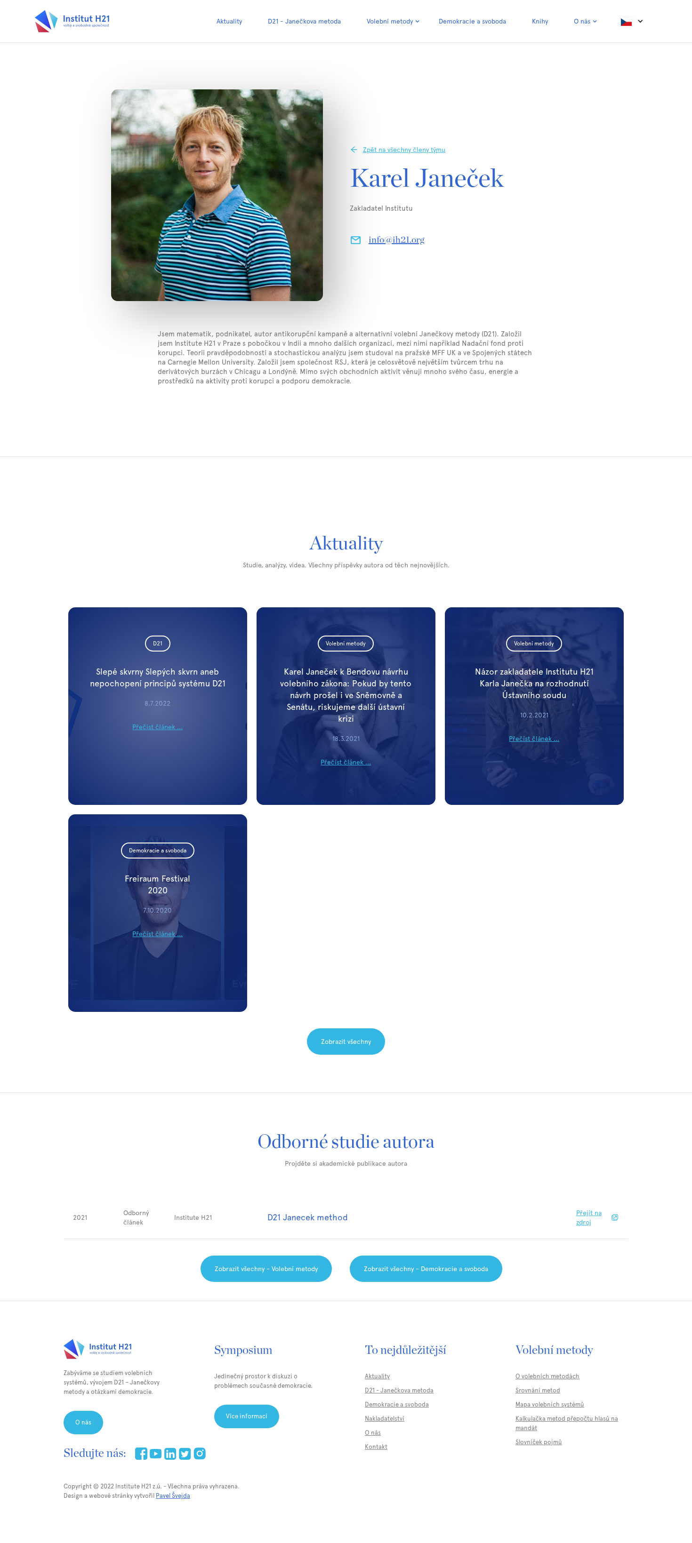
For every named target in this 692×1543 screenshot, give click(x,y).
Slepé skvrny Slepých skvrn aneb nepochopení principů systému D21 (157, 677)
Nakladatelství (384, 1418)
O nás (83, 1422)
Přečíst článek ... (157, 727)
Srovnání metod (537, 1390)
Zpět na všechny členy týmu (404, 149)
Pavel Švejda (173, 1495)
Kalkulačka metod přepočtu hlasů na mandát (566, 1423)
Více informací (246, 1416)
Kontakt (376, 1446)
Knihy (540, 21)
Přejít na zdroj (589, 1217)
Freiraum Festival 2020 (157, 884)
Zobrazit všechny (346, 1041)
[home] (72, 21)
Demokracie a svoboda (472, 21)
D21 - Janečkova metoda (304, 21)
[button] (393, 21)
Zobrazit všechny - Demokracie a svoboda (426, 1269)
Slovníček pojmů (538, 1442)
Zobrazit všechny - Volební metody (266, 1269)
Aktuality (229, 21)
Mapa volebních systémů (549, 1404)
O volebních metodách (547, 1376)
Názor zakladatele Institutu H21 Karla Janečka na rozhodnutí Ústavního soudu (534, 683)
